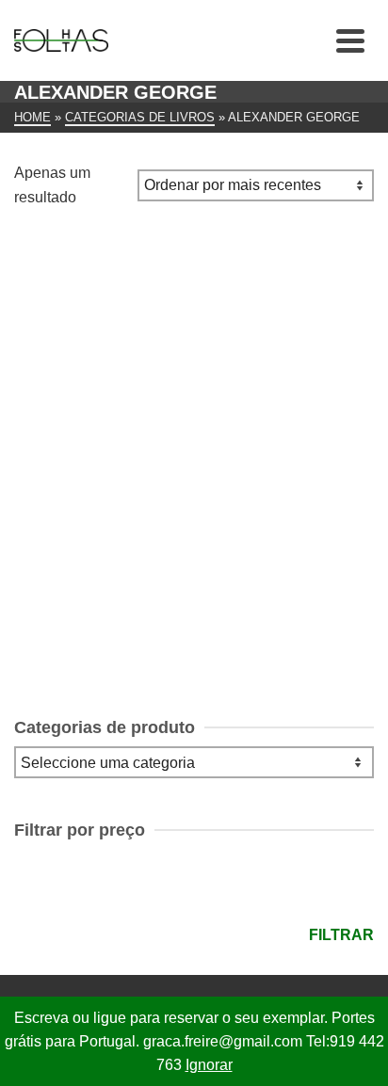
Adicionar (194, 628)
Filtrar (341, 935)
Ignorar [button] (209, 1065)
